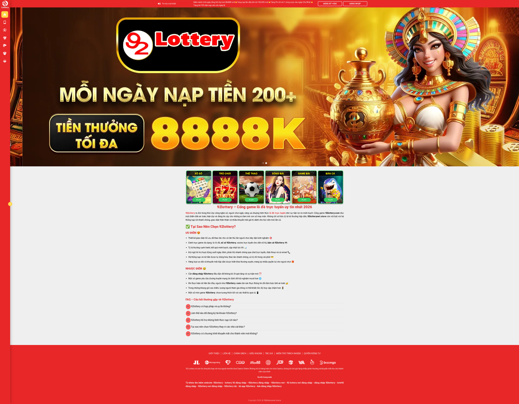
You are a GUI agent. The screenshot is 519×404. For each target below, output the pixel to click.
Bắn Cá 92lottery (4, 45)
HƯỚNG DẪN (4, 22)
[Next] (505, 87)
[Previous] (23, 87)
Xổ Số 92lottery (4, 53)
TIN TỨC (4, 61)
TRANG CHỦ (4, 14)
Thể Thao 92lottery (4, 30)
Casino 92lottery (4, 38)
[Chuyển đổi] (188, 307)
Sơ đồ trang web (264, 377)
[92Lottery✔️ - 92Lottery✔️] (5, 5)
